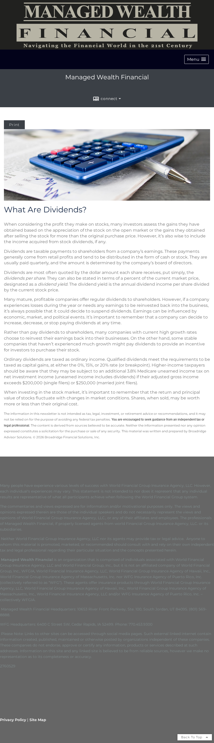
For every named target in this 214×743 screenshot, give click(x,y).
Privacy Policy (13, 719)
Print (14, 124)
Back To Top (192, 737)
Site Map (37, 719)
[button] (196, 59)
